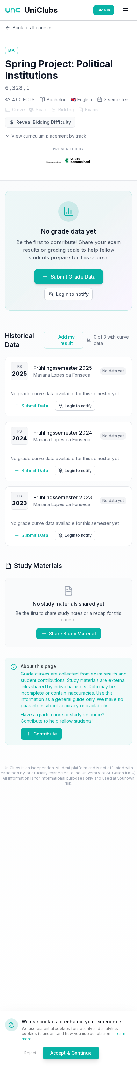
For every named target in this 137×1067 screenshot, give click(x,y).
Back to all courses (33, 27)
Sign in (103, 10)
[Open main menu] (125, 10)
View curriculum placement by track (48, 135)
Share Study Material (72, 633)
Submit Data (34, 405)
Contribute (45, 733)
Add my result (66, 340)
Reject (30, 1052)
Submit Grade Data (73, 276)
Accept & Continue (71, 1053)
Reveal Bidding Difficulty (43, 122)
